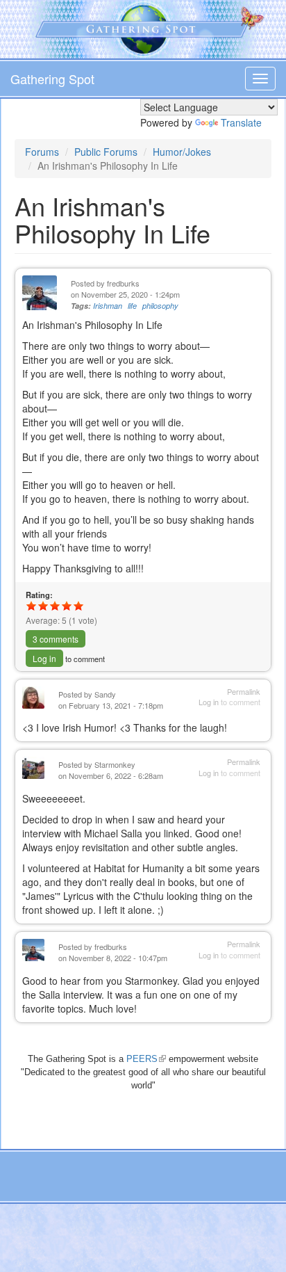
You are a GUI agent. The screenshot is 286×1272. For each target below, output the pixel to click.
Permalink (243, 691)
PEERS (146, 1059)
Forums (42, 152)
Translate (241, 122)
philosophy (160, 305)
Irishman (107, 305)
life (132, 305)
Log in (44, 658)
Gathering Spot (52, 79)
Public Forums (105, 152)
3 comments (55, 639)
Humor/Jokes (182, 152)
